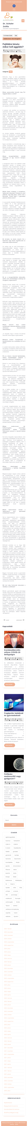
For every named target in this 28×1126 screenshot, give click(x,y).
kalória (15, 869)
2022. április (7, 1034)
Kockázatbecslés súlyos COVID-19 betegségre (12, 652)
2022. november (8, 1011)
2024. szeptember (9, 942)
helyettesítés (17, 858)
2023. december (8, 968)
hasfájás (17, 855)
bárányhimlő (17, 840)
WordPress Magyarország (11, 1112)
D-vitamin (8, 848)
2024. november (8, 935)
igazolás (8, 866)
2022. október (8, 1014)
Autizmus (8, 840)
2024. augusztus (8, 945)
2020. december (8, 1077)
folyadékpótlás (17, 848)
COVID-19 (8, 844)
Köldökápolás (18, 880)
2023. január (7, 1004)
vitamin (15, 912)
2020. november (8, 1080)
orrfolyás (8, 891)
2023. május (7, 991)
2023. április (7, 994)
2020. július (7, 1090)
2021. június (7, 1057)
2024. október (8, 938)
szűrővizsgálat (9, 902)
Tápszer (8, 905)
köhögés (8, 876)
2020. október (8, 1084)
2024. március (8, 958)
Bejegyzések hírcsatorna (11, 1106)
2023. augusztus (8, 981)
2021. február (8, 1070)
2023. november (8, 971)
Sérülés (18, 902)
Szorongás (17, 898)
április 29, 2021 (10, 658)
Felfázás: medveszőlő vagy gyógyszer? (12, 776)
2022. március (8, 1037)
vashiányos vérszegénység (12, 909)
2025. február (8, 928)
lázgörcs (12, 884)
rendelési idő (9, 898)
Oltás (20, 887)
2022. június (7, 1028)
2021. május (7, 1061)
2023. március (8, 998)
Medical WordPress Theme (10, 1122)
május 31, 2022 (10, 719)
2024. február (8, 961)
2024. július (7, 948)
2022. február (8, 1041)
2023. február (8, 1001)
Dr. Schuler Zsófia (8, 35)
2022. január (7, 1044)
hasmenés (8, 858)
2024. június (7, 952)
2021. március (8, 1067)
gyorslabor (15, 851)
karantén (8, 873)
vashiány (15, 905)
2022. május (7, 1031)
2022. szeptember (9, 1018)
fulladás (7, 851)
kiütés (14, 873)
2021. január (7, 1074)
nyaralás (8, 887)
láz (6, 884)
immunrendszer (17, 866)
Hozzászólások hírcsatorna (11, 1109)
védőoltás (8, 916)
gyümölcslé (8, 855)
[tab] (22, 20)
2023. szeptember (9, 978)
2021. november (8, 1051)
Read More (10, 685)
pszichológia (14, 894)
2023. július (7, 985)
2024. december (8, 932)
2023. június (7, 988)
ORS (7, 894)
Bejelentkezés (8, 1102)
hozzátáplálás (9, 862)
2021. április (7, 1064)
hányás (17, 862)
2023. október (8, 975)
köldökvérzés (9, 880)
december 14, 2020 (10, 782)
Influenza (8, 869)
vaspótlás (8, 912)
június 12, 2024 (9, 50)
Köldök (14, 876)
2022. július (7, 1024)
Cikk (16, 35)
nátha (14, 887)
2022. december (8, 1008)
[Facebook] (14, 5)
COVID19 (16, 844)
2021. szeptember (9, 1054)
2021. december (8, 1047)
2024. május (7, 955)
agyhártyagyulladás (10, 837)
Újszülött (16, 916)
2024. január (7, 965)
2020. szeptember (9, 1087)
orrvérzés (15, 891)
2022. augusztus (8, 1021)
